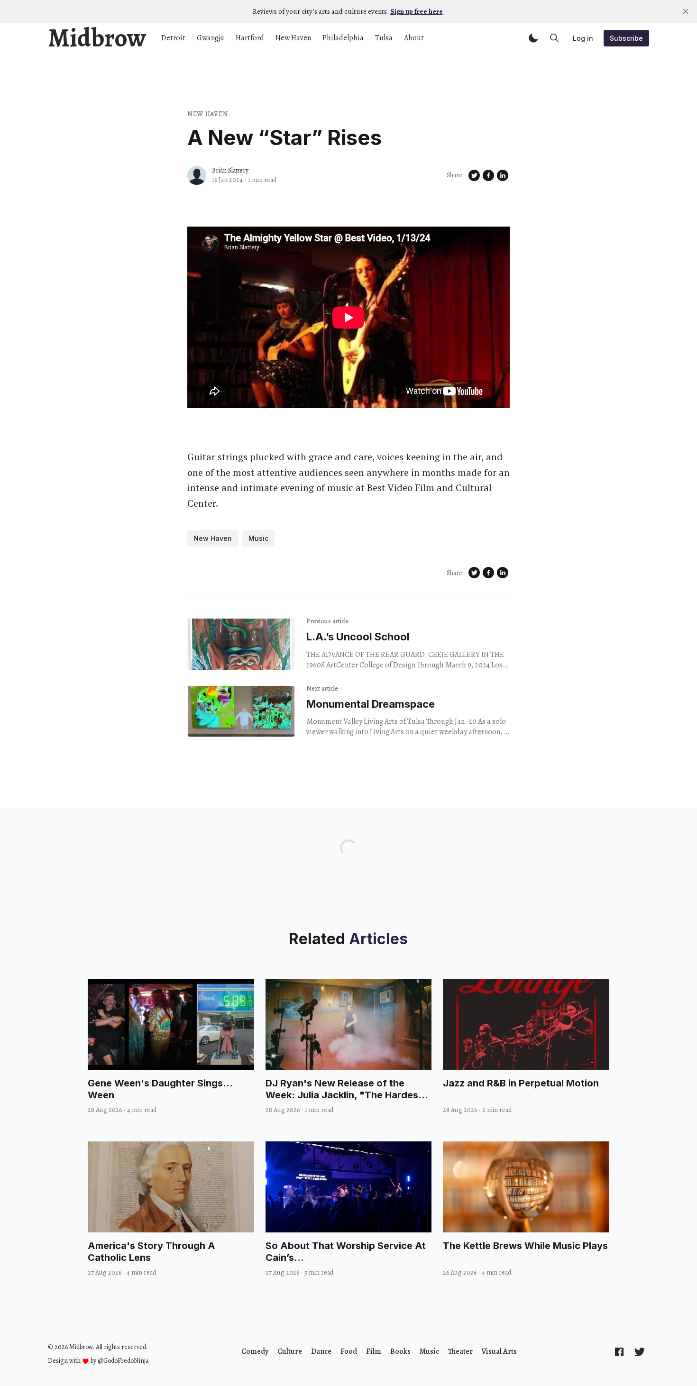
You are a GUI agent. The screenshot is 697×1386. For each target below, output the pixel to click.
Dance (321, 1351)
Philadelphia (343, 38)
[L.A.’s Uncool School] (241, 644)
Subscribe (626, 38)
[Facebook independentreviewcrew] (619, 1351)
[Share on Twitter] (474, 175)
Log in (583, 38)
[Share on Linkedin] (502, 175)
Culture (289, 1351)
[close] (685, 11)
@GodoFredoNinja (123, 1360)
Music (258, 538)
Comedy (254, 1351)
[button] (533, 37)
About (414, 38)
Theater (460, 1351)
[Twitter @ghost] (639, 1351)
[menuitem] (255, 1351)
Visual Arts (499, 1351)
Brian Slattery (230, 170)
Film (373, 1351)
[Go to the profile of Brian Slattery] (196, 175)
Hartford (250, 38)
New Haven (293, 38)
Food (348, 1351)
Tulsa (384, 38)
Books (400, 1351)
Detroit (173, 38)
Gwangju (210, 38)
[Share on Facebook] (488, 175)
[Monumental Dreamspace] (241, 711)
